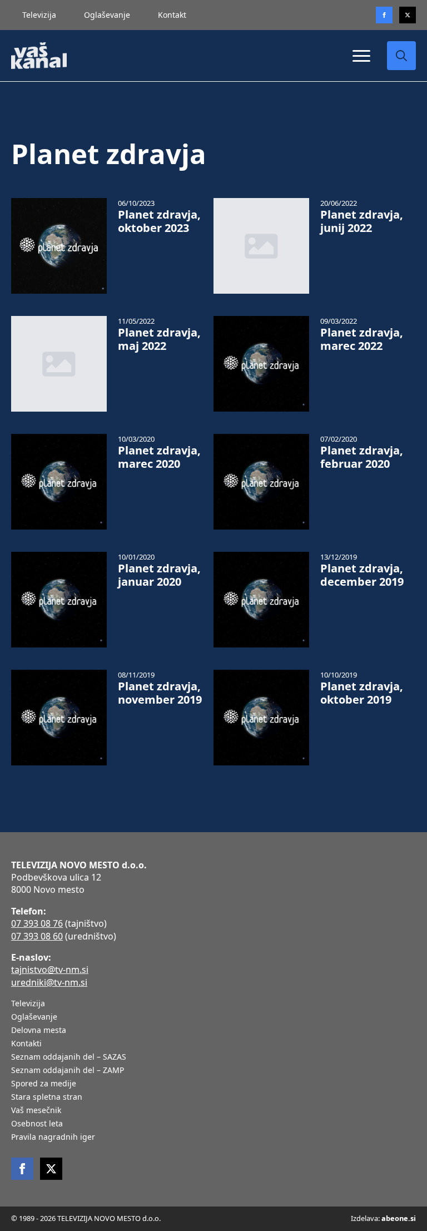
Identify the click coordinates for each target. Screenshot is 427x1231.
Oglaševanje (107, 14)
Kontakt (172, 14)
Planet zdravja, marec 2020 (159, 457)
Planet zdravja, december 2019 (362, 575)
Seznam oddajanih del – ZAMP (67, 1070)
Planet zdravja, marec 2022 (361, 339)
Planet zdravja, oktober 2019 (361, 693)
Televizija (39, 14)
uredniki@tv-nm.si (49, 982)
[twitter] (407, 15)
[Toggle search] (401, 55)
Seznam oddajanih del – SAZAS (68, 1057)
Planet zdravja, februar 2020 (361, 457)
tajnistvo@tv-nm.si (49, 969)
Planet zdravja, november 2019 (160, 693)
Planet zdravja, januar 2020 (159, 575)
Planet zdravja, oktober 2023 (159, 221)
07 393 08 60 (37, 936)
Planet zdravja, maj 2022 (159, 339)
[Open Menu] (361, 56)
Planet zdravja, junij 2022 (361, 221)
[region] (144, 1144)
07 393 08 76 (37, 923)
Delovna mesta (38, 1030)
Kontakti (26, 1044)
